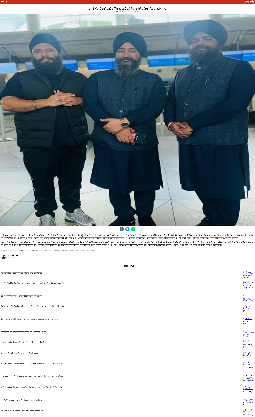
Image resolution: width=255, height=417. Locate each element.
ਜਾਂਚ (77, 250)
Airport (4, 250)
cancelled (48, 250)
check (27, 250)
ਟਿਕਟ (88, 250)
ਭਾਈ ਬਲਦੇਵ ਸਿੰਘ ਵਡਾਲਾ (67, 250)
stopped (34, 250)
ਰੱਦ (93, 250)
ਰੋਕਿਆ (82, 250)
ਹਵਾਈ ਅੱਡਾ (56, 250)
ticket (41, 250)
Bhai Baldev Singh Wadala (16, 250)
